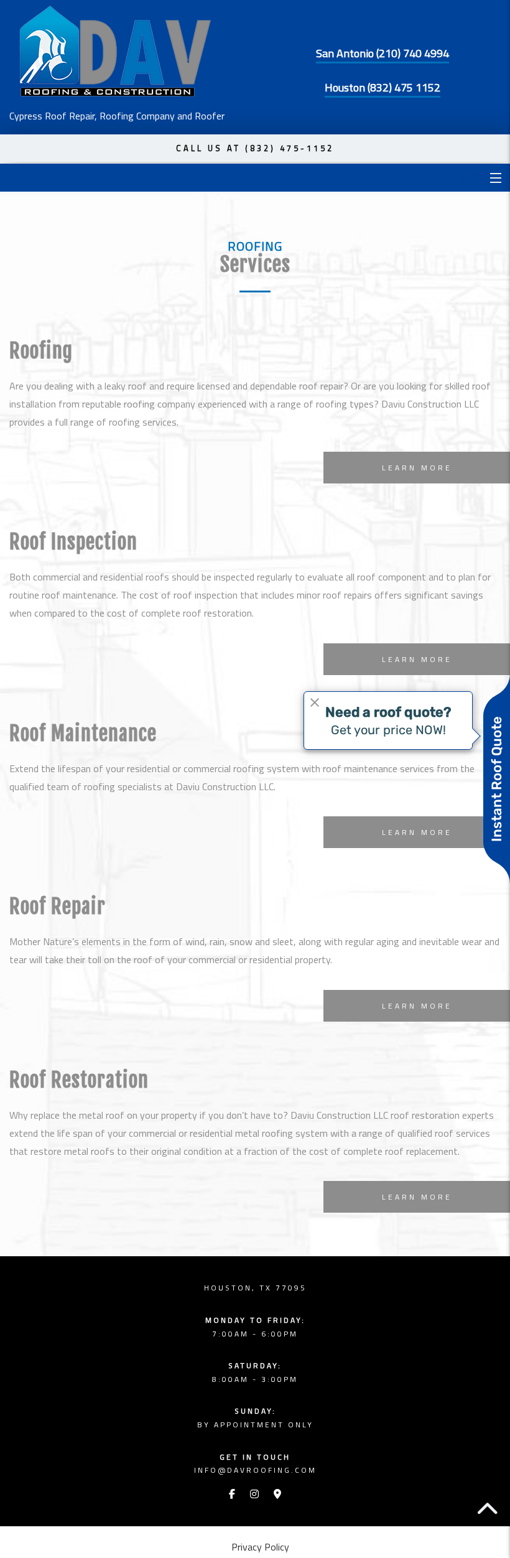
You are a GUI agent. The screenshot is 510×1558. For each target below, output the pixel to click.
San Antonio (382, 53)
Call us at (255, 148)
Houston (382, 87)
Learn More (417, 467)
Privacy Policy (260, 1546)
